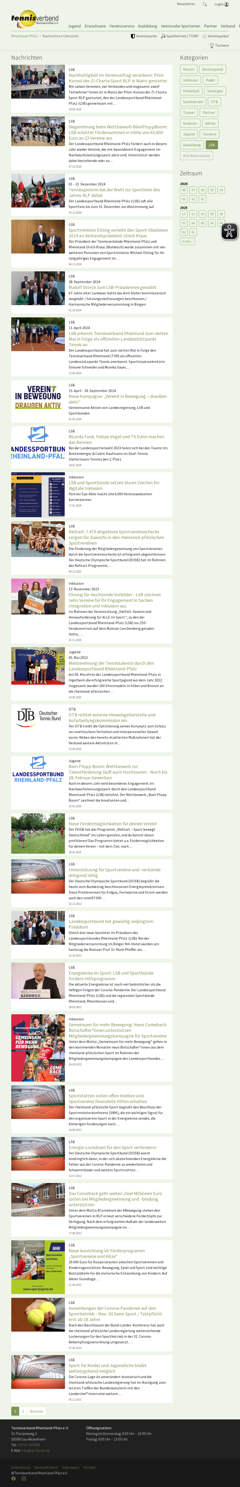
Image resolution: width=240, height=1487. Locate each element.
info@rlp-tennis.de (35, 1450)
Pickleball (191, 90)
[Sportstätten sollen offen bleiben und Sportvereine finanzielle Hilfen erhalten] (38, 1101)
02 (193, 199)
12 (183, 214)
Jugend (189, 134)
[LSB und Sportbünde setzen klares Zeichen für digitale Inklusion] (38, 494)
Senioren (190, 123)
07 (193, 190)
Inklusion (190, 80)
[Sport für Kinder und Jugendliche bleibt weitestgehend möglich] (38, 1371)
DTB (214, 101)
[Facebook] (14, 1478)
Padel (210, 80)
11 (193, 214)
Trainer (189, 112)
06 (202, 190)
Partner (209, 112)
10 (202, 214)
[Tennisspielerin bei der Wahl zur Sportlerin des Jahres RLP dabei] (38, 190)
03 (183, 199)
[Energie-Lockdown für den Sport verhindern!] (38, 1153)
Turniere (209, 134)
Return (188, 69)
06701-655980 (29, 1444)
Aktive (210, 123)
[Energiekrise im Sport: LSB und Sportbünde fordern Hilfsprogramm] (38, 980)
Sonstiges (215, 90)
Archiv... (187, 241)
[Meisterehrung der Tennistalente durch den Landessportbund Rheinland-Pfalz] (38, 665)
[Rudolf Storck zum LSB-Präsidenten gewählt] (38, 287)
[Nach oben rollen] (230, 1477)
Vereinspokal (212, 69)
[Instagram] (24, 1478)
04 (221, 190)
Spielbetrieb (193, 101)
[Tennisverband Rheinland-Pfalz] (34, 19)
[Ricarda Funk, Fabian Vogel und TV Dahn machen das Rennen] (38, 442)
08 (183, 190)
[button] (205, 4)
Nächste (36, 1411)
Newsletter (186, 3)
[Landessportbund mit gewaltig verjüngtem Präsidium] (38, 927)
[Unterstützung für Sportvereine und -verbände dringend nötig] (38, 876)
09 (212, 214)
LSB (212, 144)
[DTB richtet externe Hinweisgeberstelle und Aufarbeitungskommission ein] (38, 717)
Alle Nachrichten (196, 155)
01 (202, 199)
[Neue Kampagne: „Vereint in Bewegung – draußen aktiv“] (38, 396)
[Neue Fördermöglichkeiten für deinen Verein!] (38, 833)
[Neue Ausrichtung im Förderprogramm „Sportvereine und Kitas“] (38, 1266)
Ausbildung (192, 144)
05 (212, 190)
